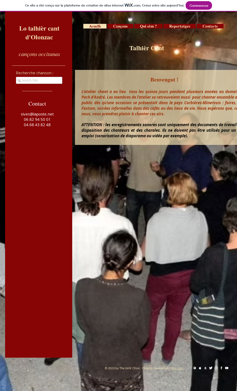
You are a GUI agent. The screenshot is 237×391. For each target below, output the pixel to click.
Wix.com (177, 368)
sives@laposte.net (37, 114)
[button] (120, 26)
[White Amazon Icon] (205, 368)
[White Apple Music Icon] (200, 368)
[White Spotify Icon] (195, 368)
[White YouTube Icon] (227, 368)
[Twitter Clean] (211, 368)
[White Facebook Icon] (221, 368)
